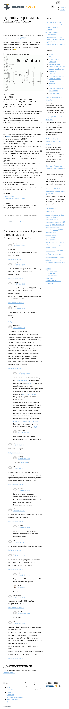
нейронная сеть (51, 245)
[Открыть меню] (52, 7)
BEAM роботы (54, 59)
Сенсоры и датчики (56, 88)
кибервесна (50, 237)
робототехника (53, 254)
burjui (47, 97)
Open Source (49, 219)
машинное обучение (54, 242)
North (48, 139)
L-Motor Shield (8, 196)
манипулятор (51, 240)
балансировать (56, 227)
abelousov (49, 166)
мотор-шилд (24, 215)
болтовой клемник (29, 394)
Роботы (52, 86)
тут (35, 427)
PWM (8, 136)
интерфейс (48, 234)
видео (60, 230)
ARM (50, 57)
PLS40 (29, 383)
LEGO (50, 217)
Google (56, 215)
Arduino (11, 215)
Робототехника (52, 271)
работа (53, 247)
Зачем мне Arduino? (54, 25)
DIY (52, 215)
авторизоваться (9, 673)
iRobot (62, 215)
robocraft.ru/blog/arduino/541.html (25, 421)
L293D (17, 215)
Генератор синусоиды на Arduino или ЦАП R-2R (55, 191)
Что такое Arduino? (54, 22)
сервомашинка (57, 257)
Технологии (53, 91)
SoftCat (48, 188)
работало (24, 462)
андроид (49, 227)
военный (49, 232)
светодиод (48, 257)
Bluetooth (57, 212)
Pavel (47, 117)
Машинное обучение (56, 69)
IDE (59, 215)
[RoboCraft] (59, 686)
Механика (52, 71)
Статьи (9, 702)
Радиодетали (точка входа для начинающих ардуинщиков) (55, 39)
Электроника (54, 93)
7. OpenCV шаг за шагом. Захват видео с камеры (55, 141)
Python (56, 219)
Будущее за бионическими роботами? (52, 275)
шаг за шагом (49, 262)
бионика (49, 230)
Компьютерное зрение (57, 66)
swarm (47, 225)
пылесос (48, 247)
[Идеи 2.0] (56, 686)
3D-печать (50, 208)
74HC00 (6, 215)
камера (54, 234)
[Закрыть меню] (58, 3)
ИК (50, 225)
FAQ (8, 687)
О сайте (10, 692)
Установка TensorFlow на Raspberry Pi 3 (55, 168)
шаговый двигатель (59, 262)
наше (31, 215)
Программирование (56, 76)
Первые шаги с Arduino (55, 44)
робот (59, 250)
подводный (60, 245)
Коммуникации (54, 64)
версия (55, 230)
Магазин (31, 7)
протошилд (22, 380)
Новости (52, 74)
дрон (58, 232)
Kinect (47, 217)
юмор (50, 264)
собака (47, 260)
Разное (51, 81)
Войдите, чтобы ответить (16, 259)
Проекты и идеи (55, 79)
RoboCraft (18, 6)
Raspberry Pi (50, 222)
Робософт (52, 83)
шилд (35, 215)
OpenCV (56, 217)
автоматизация (58, 225)
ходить (61, 260)
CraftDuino (48, 215)
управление (54, 260)
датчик (54, 232)
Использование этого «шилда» (14, 198)
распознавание (50, 251)
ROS (63, 222)
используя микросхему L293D (14, 38)
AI (55, 208)
